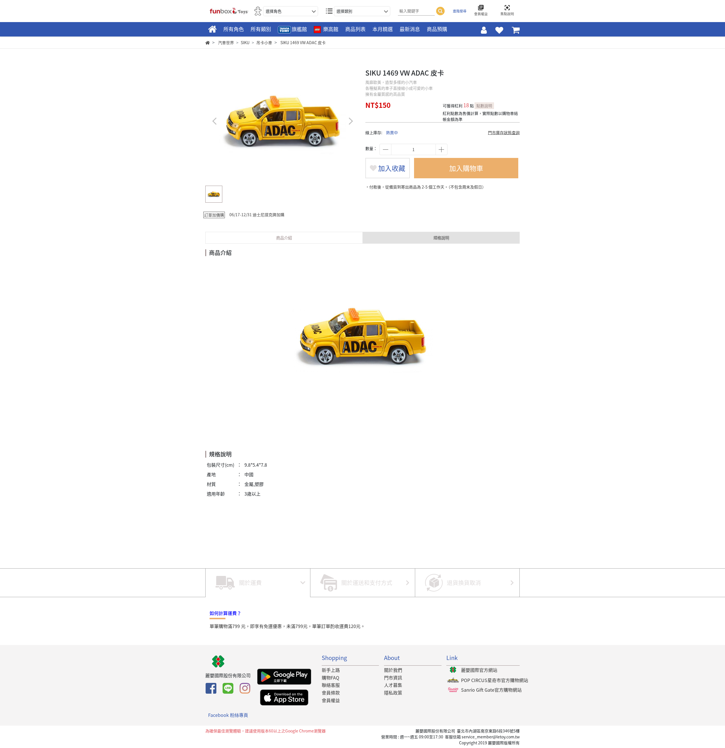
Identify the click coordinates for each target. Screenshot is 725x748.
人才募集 (393, 684)
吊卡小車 (264, 42)
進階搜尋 (459, 11)
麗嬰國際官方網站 (479, 669)
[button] (350, 121)
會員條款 (331, 692)
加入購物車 (466, 168)
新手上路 (331, 669)
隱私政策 (393, 692)
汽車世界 (226, 42)
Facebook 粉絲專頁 (228, 714)
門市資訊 (393, 677)
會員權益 (331, 700)
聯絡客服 (331, 684)
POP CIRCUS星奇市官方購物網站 (494, 680)
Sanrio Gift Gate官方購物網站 (491, 689)
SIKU (245, 42)
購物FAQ (330, 677)
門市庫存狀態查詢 (504, 132)
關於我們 (393, 669)
